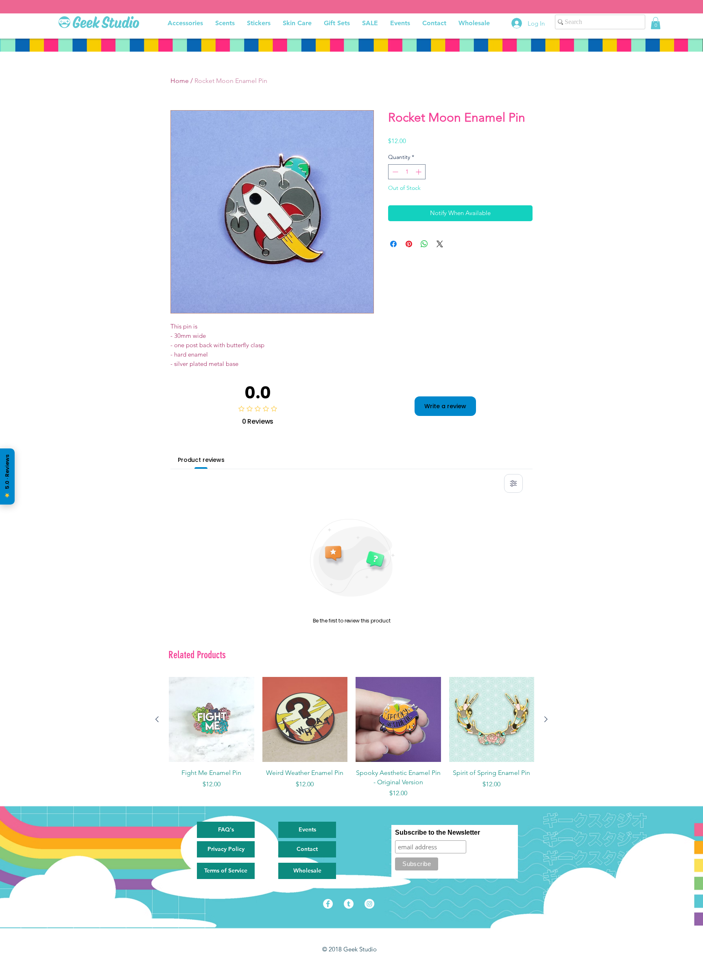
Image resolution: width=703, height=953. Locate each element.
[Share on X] (440, 244)
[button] (656, 23)
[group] (351, 738)
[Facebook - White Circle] (328, 904)
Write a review (445, 406)
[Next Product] (546, 719)
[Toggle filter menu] (513, 483)
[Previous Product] (157, 719)
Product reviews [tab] (201, 460)
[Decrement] (394, 172)
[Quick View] (211, 719)
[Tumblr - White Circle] (349, 904)
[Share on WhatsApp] (424, 244)
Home (179, 81)
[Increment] (419, 172)
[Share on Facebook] (393, 244)
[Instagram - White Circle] (369, 904)
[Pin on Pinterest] (409, 244)
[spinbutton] (407, 172)
